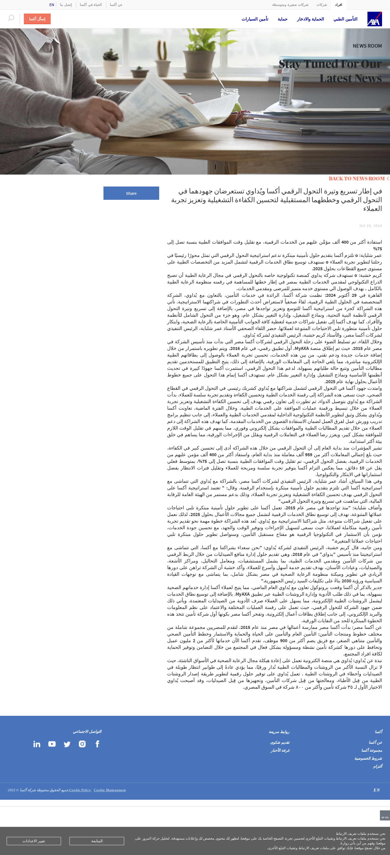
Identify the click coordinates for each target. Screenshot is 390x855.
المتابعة (97, 841)
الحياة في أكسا (91, 4)
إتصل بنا (66, 4)
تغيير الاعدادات (34, 841)
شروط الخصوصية (368, 758)
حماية (283, 19)
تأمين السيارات (255, 19)
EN (52, 4)
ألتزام (377, 766)
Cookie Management (97, 790)
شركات (322, 4)
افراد (338, 4)
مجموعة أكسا (371, 750)
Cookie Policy (80, 790)
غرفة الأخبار (280, 750)
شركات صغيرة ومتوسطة (290, 4)
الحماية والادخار (310, 19)
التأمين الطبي (345, 19)
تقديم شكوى (279, 742)
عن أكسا (116, 4)
